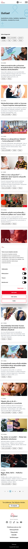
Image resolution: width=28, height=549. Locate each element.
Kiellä (14, 300)
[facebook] (7, 522)
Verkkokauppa (14, 537)
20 (19, 491)
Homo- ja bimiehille (11, 37)
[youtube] (21, 522)
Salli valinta (14, 296)
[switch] (24, 273)
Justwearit (21, 37)
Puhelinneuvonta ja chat (14, 527)
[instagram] (10, 522)
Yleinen (20, 40)
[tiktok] (14, 522)
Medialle (14, 535)
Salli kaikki (14, 292)
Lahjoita (14, 506)
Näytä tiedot (20, 288)
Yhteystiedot (14, 532)
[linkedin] (17, 522)
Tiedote (14, 40)
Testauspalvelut (14, 530)
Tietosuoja (14, 544)
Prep (9, 40)
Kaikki (3, 37)
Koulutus (4, 40)
